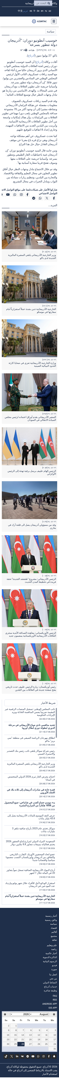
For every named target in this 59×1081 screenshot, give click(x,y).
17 (55, 1039)
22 (15, 1039)
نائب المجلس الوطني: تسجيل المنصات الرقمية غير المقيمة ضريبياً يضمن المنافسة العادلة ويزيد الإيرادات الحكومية (30, 712)
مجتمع (54, 936)
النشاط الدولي (50, 982)
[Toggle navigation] (53, 21)
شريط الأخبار (48, 702)
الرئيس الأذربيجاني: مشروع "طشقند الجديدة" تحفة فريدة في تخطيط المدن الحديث (31, 580)
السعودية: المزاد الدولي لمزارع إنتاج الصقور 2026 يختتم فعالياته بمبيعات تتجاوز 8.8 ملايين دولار (30, 843)
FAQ (55, 996)
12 (39, 1035)
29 (15, 1044)
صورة (54, 969)
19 (39, 1039)
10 (55, 1035)
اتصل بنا (53, 974)
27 (30, 1044)
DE (38, 10)
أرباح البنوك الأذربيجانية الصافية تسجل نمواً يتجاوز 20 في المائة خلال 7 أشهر (31, 871)
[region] (30, 806)
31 (55, 1049)
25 (46, 1044)
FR (34, 10)
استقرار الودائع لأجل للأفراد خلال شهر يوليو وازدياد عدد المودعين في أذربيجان (30, 884)
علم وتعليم (52, 945)
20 (30, 1039)
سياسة (50, 31)
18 (46, 1039)
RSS (55, 999)
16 (8, 1035)
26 (39, 1044)
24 (55, 1044)
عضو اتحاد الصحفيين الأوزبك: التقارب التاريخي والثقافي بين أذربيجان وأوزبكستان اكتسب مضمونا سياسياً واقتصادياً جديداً (30, 857)
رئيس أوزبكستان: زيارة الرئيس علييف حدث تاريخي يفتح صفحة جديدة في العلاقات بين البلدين (31, 688)
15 (15, 1035)
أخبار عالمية (51, 953)
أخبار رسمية (51, 916)
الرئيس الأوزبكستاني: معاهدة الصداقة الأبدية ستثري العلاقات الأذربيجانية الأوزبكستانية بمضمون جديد (30, 634)
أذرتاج (31, 55)
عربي (25, 10)
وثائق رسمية (51, 920)
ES (31, 10)
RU (46, 10)
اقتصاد (54, 928)
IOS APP (53, 1007)
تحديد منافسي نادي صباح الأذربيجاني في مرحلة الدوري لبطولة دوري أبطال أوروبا (31, 726)
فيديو (54, 965)
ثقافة (54, 940)
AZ (50, 10)
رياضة (54, 949)
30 (8, 1044)
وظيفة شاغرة (50, 990)
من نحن (53, 978)
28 (22, 1044)
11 (46, 1035)
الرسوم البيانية (50, 961)
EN (42, 10)
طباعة (31, 50)
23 (8, 1039)
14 (22, 1035)
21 (22, 1039)
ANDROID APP (49, 1004)
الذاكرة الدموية (50, 957)
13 (30, 1035)
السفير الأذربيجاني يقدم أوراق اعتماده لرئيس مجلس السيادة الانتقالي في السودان (30, 418)
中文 (20, 10)
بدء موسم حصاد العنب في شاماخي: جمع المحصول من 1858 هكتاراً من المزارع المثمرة (29, 804)
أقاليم (54, 932)
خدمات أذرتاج (50, 986)
